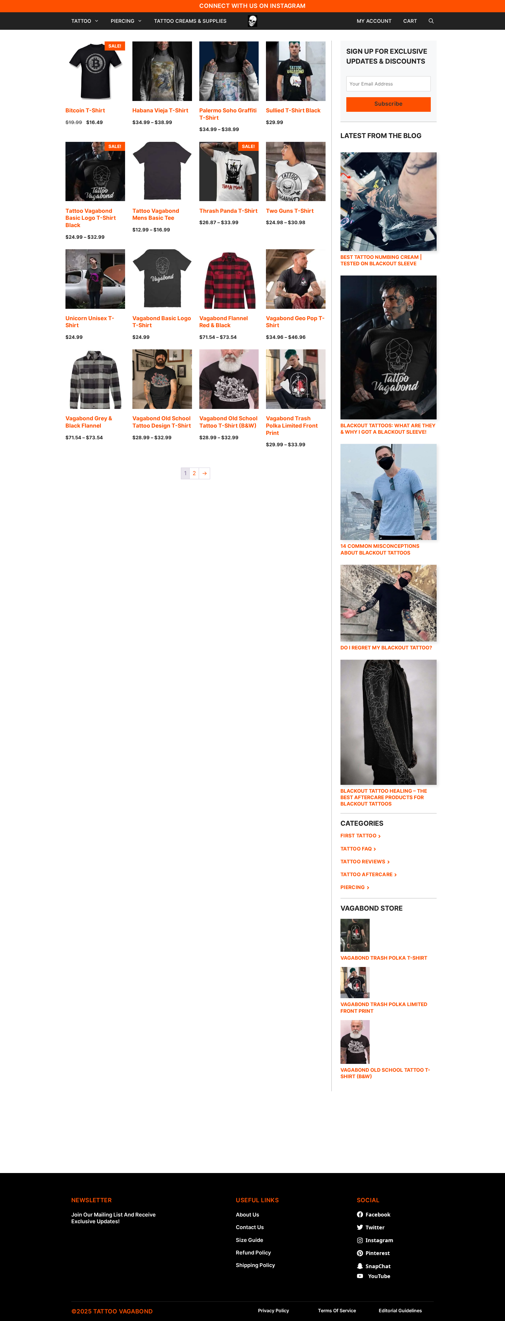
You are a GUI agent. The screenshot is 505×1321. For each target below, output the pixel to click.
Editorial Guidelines (400, 1310)
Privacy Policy (273, 1310)
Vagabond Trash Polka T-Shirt (383, 958)
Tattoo (81, 21)
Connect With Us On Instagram (252, 5)
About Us (247, 1215)
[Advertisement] (252, 1132)
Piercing (122, 21)
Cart (410, 21)
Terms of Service (337, 1310)
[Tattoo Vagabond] (252, 21)
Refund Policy (253, 1252)
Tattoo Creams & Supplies (190, 21)
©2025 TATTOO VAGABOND (112, 1311)
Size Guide (249, 1240)
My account (374, 21)
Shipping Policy (255, 1265)
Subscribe (388, 103)
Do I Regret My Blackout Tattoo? (386, 648)
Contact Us (250, 1227)
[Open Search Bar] (431, 21)
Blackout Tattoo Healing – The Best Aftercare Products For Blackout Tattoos (383, 797)
